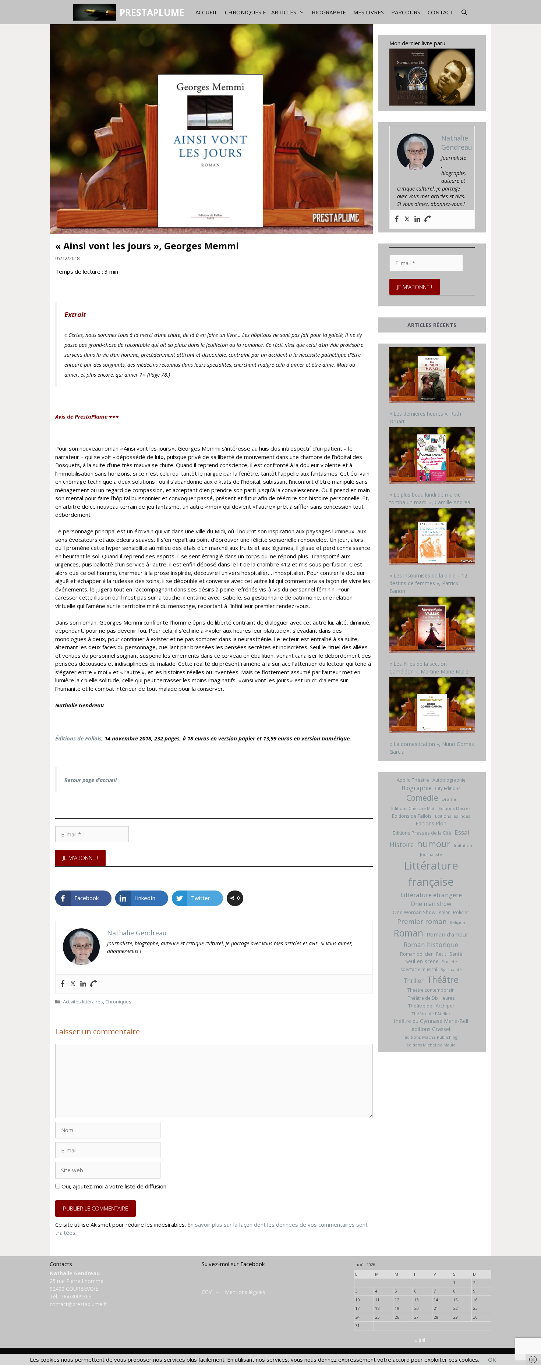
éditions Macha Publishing (430, 1037)
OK (492, 1359)
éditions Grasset (431, 1028)
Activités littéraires (83, 1001)
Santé (455, 953)
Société (449, 962)
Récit (441, 954)
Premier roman (421, 921)
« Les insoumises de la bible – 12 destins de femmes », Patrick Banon (428, 583)
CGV (207, 1291)
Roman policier (416, 953)
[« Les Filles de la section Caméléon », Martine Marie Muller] (432, 626)
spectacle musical (418, 969)
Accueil (206, 12)
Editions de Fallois (412, 816)
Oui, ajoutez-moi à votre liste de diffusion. (113, 1186)
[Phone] (93, 984)
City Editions (447, 788)
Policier (461, 912)
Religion (457, 922)
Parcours (405, 12)
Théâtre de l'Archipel (431, 1005)
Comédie (422, 798)
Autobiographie (449, 780)
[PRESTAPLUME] (96, 12)
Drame (449, 799)
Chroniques (118, 1001)
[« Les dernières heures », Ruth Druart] (432, 376)
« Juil (419, 1340)
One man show (431, 904)
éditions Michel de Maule (431, 1045)
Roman (408, 933)
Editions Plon (431, 823)
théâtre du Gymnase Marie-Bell (431, 1020)
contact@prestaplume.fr (78, 1304)
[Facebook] (62, 984)
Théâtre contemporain (431, 990)
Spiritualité (451, 969)
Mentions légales (245, 1291)
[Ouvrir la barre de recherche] (464, 12)
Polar (444, 912)
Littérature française (431, 873)
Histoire (402, 844)
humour (433, 844)
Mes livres (368, 12)
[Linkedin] (83, 984)
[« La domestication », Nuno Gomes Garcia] (432, 706)
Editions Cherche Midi (413, 808)
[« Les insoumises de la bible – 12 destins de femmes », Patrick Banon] (432, 537)
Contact (440, 12)
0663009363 (77, 1296)
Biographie (329, 12)
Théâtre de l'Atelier (430, 1013)
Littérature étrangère (431, 895)
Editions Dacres (455, 808)
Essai (462, 832)
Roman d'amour (447, 934)
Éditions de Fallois (78, 738)
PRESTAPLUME (152, 12)
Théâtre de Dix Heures (431, 998)
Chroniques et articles (260, 12)
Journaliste (431, 854)
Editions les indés (452, 816)
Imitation (463, 845)
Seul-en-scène (422, 961)
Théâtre (443, 979)
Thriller (413, 981)
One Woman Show (414, 912)
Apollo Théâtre (413, 779)
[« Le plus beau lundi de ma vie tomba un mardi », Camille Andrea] (432, 456)
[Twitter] (73, 984)
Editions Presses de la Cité (422, 832)
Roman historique (431, 944)
